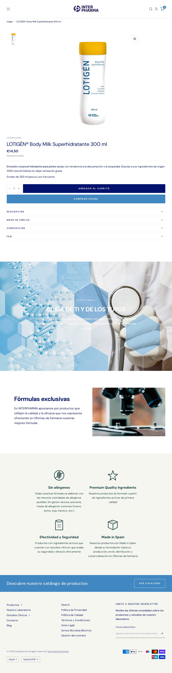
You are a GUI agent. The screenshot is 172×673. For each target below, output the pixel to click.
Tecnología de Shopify (58, 651)
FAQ (9, 236)
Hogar (10, 21)
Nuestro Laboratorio (19, 610)
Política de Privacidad (74, 610)
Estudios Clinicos (17, 615)
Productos (13, 605)
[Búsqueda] (151, 9)
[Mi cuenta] (156, 9)
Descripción (15, 211)
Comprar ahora (86, 198)
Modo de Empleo (18, 220)
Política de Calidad (72, 615)
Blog (9, 625)
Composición (16, 228)
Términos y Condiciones (75, 620)
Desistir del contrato (73, 635)
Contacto (12, 620)
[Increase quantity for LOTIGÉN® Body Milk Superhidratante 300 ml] (18, 188)
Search (65, 604)
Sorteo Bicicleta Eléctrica (76, 630)
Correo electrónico (125, 627)
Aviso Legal (67, 625)
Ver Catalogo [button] (150, 583)
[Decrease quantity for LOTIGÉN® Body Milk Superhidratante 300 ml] (9, 188)
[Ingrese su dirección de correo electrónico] (162, 633)
